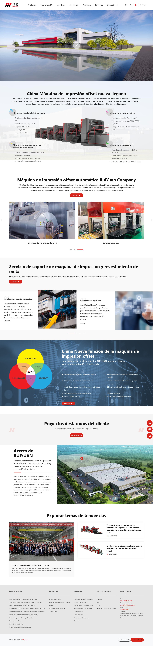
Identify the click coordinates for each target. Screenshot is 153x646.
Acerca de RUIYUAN (23, 453)
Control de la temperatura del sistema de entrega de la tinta (82, 388)
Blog (98, 602)
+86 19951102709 (126, 601)
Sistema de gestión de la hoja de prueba (77, 393)
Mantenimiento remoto (81, 618)
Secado (42, 242)
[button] (71, 249)
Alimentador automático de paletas (119, 396)
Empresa (99, 5)
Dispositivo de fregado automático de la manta (123, 387)
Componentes (10, 300)
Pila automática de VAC (72, 396)
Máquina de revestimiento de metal (59, 602)
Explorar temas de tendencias (76, 515)
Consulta (77, 621)
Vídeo (98, 605)
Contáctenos (112, 5)
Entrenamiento (87, 299)
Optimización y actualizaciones (83, 605)
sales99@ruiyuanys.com (127, 605)
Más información (76, 435)
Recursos (87, 5)
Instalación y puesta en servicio (83, 599)
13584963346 (124, 609)
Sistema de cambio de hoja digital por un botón (80, 374)
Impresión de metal (55, 599)
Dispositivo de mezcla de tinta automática (78, 381)
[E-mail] (150, 429)
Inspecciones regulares (81, 602)
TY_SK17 (25, 640)
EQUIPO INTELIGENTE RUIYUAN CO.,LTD (30, 565)
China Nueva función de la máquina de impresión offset (100, 353)
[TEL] (150, 423)
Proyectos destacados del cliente (76, 423)
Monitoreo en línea (113, 393)
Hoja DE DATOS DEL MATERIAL (106, 608)
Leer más (76, 195)
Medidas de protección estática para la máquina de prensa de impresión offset (124, 548)
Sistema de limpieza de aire (110, 242)
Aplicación (74, 5)
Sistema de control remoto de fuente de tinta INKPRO (122, 376)
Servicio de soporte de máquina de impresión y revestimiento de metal (73, 269)
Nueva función (47, 5)
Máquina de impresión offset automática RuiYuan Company (76, 180)
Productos (32, 5)
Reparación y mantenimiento (83, 608)
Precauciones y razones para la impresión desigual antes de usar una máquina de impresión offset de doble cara (124, 529)
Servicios (61, 5)
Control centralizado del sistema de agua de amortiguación (122, 382)
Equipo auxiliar (53, 611)
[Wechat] (150, 436)
